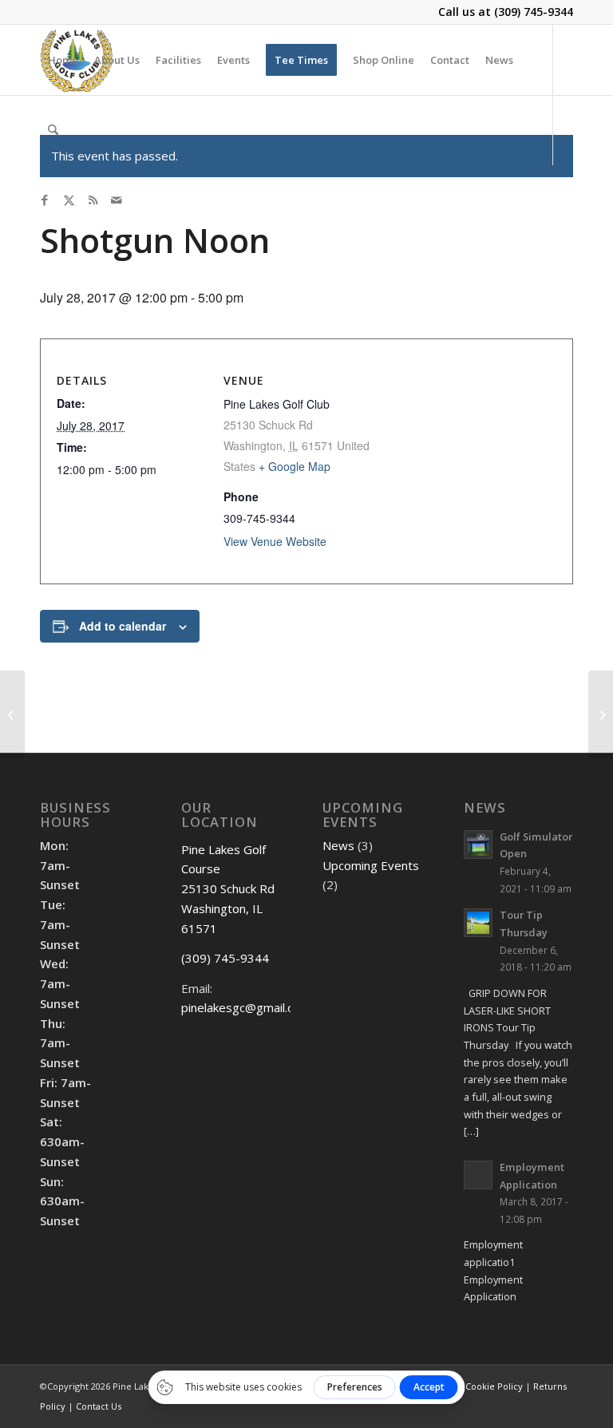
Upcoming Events (370, 865)
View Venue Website (274, 541)
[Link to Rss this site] (93, 200)
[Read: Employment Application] (478, 1175)
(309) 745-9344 (533, 11)
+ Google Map (294, 466)
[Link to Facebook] (45, 200)
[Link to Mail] (117, 200)
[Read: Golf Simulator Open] (478, 844)
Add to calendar (122, 626)
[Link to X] (69, 200)
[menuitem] (63, 60)
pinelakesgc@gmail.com (245, 1007)
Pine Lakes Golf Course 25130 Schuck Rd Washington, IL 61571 (228, 888)
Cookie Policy (494, 1386)
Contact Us (98, 1406)
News (338, 845)
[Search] (53, 130)
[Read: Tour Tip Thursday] (478, 922)
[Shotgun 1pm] (12, 714)
